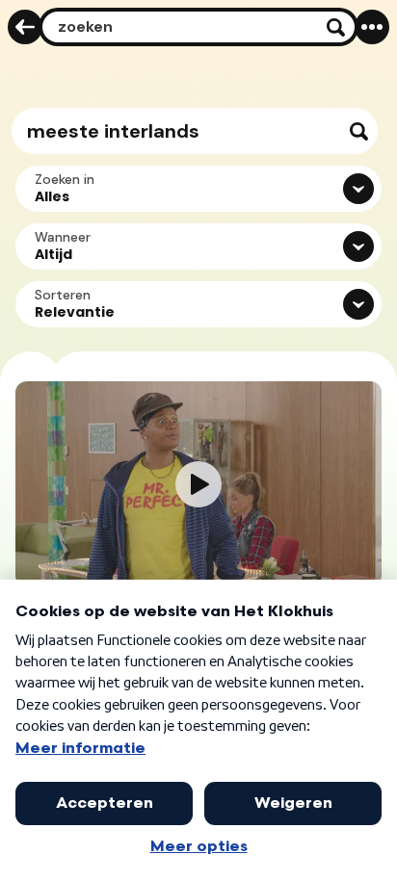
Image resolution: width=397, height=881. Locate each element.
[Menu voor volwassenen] (372, 27)
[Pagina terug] (25, 27)
